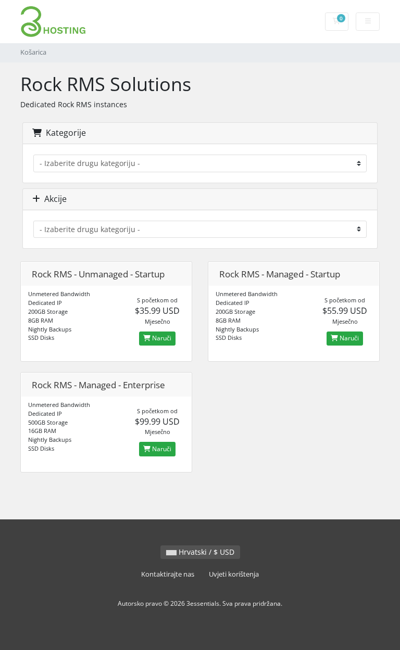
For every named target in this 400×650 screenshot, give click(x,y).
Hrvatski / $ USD (205, 552)
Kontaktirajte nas (167, 574)
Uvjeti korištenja (234, 574)
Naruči (161, 338)
